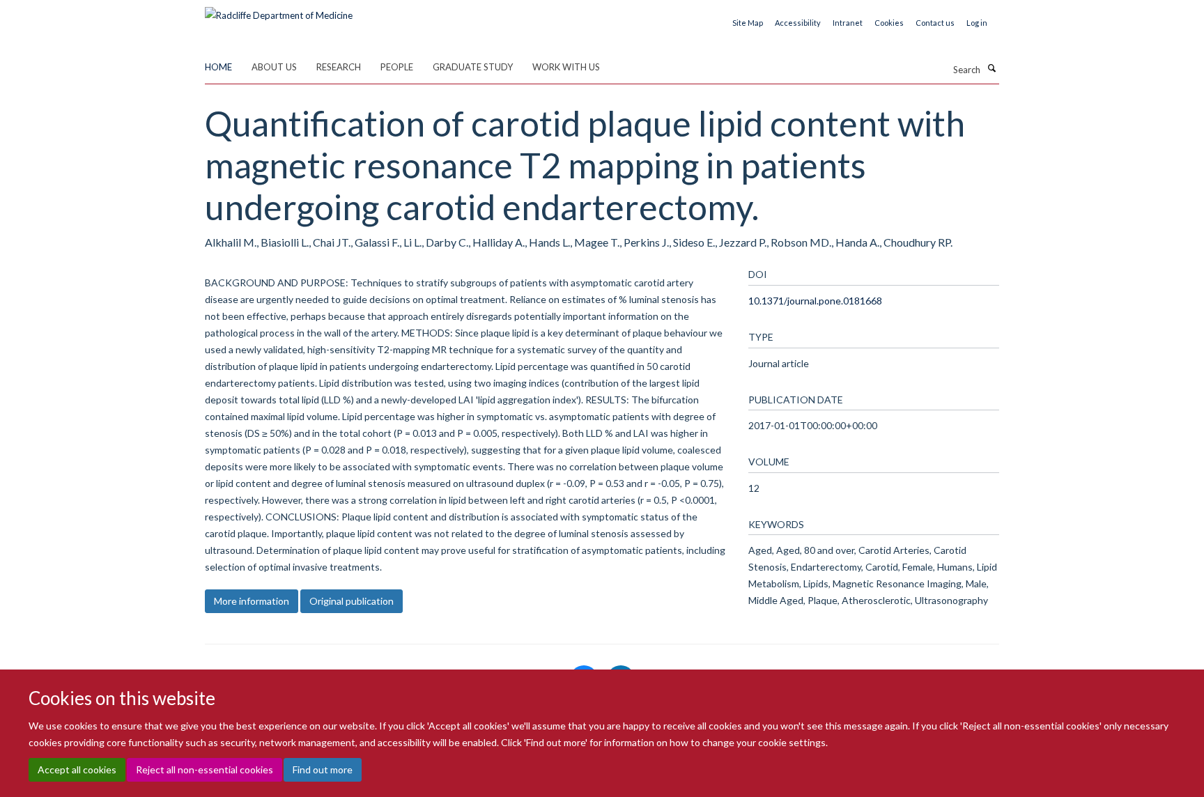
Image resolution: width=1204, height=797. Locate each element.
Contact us (935, 22)
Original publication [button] (351, 601)
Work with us (566, 66)
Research (338, 66)
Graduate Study (473, 66)
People (396, 66)
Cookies (889, 22)
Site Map (747, 22)
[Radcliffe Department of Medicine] (279, 10)
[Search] (991, 68)
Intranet (848, 22)
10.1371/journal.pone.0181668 (815, 301)
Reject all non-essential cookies (204, 769)
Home (218, 66)
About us (274, 66)
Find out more (323, 769)
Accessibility (798, 22)
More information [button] (251, 601)
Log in (976, 22)
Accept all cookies (77, 769)
